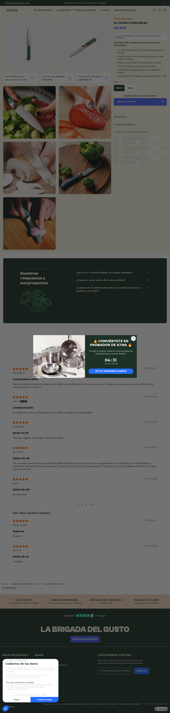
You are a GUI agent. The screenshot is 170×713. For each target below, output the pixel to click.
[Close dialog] (133, 338)
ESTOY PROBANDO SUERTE (110, 371)
